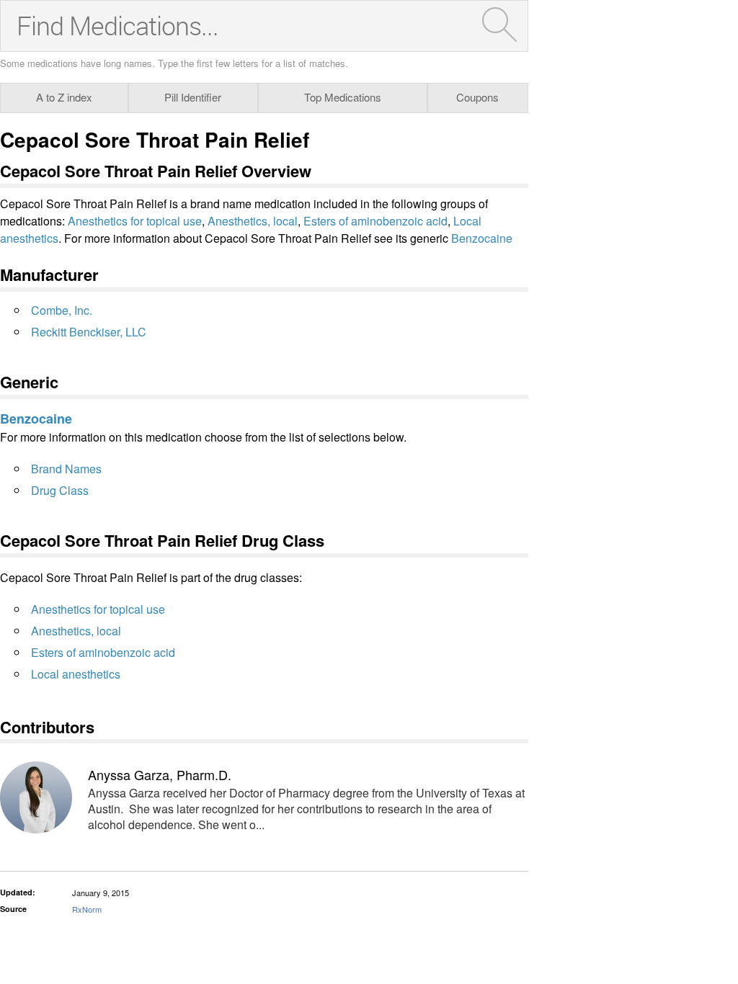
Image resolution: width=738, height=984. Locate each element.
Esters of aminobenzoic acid (375, 221)
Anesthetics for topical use (135, 221)
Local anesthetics (75, 674)
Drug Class (60, 490)
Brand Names (66, 468)
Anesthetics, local (253, 221)
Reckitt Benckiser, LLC (88, 331)
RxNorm (87, 909)
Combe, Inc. (61, 310)
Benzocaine (481, 238)
